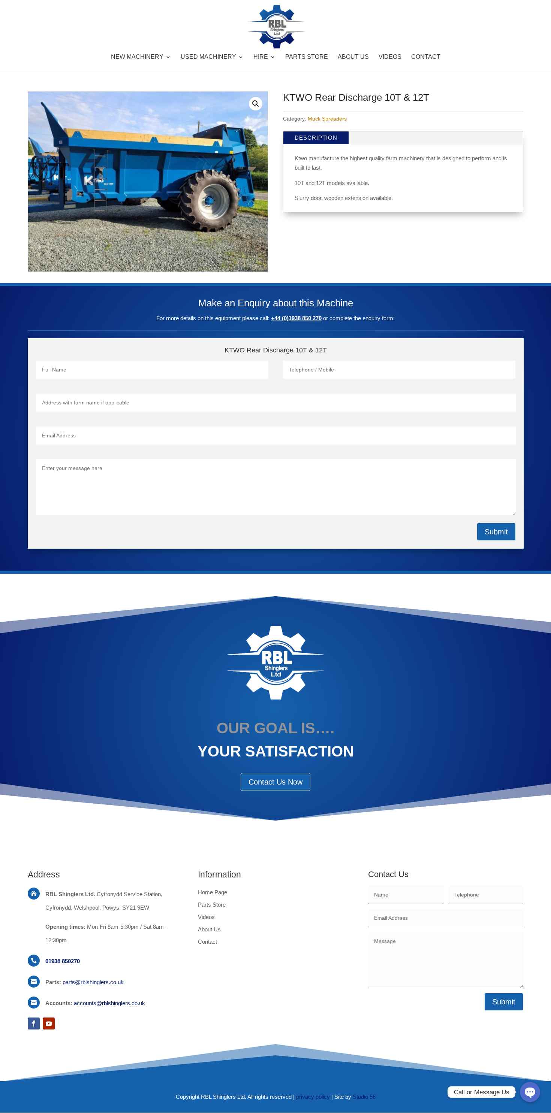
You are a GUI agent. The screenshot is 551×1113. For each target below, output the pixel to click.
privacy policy (313, 1097)
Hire (260, 57)
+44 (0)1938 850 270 (296, 318)
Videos (390, 57)
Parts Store (306, 57)
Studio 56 (364, 1097)
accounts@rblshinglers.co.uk (109, 1003)
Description (316, 137)
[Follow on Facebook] (34, 1023)
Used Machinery (208, 57)
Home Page (212, 892)
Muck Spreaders (327, 119)
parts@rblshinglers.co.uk (93, 982)
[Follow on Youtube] (49, 1023)
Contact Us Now (275, 782)
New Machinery (137, 57)
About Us (353, 57)
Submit (496, 532)
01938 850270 (62, 961)
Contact (425, 57)
